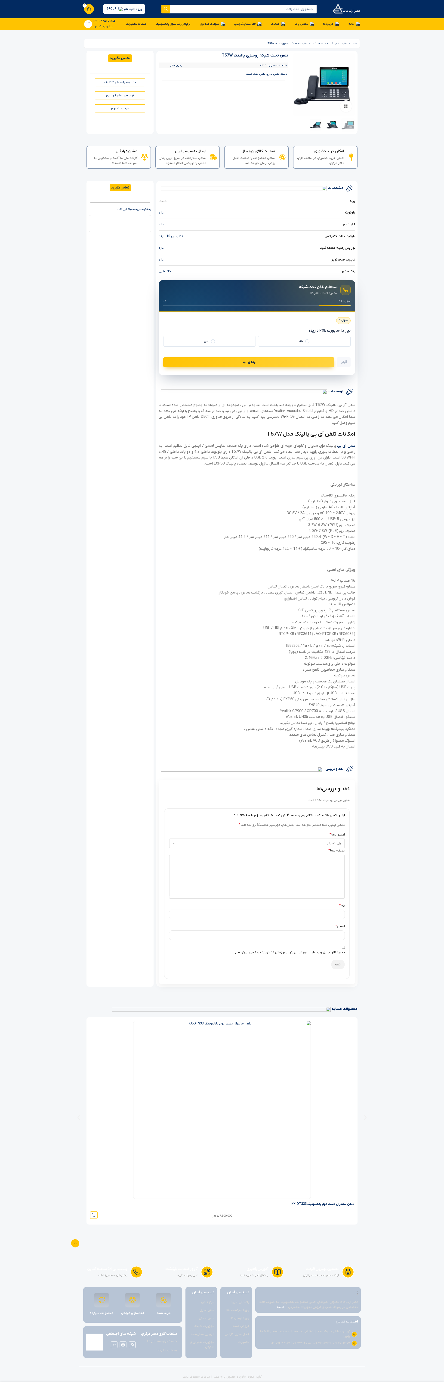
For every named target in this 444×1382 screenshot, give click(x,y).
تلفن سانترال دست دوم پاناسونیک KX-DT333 (322, 1204)
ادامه (280, 1307)
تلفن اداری (340, 43)
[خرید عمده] (163, 1300)
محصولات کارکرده (101, 1313)
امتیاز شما (337, 834)
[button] (79, 1117)
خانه (354, 43)
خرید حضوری (120, 108)
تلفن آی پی (346, 445)
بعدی (252, 362)
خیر (206, 341)
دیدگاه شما (336, 850)
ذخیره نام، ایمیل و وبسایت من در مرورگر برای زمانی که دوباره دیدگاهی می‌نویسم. (289, 952)
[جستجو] (165, 9)
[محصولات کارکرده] (101, 1300)
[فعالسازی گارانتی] (132, 1300)
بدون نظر (176, 65)
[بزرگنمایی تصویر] (346, 106)
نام (342, 905)
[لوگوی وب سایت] (346, 9)
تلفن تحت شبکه (320, 43)
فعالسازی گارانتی (132, 1313)
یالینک (163, 201)
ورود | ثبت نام (133, 9)
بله (301, 341)
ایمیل (340, 926)
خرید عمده (164, 1313)
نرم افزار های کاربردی (120, 95)
